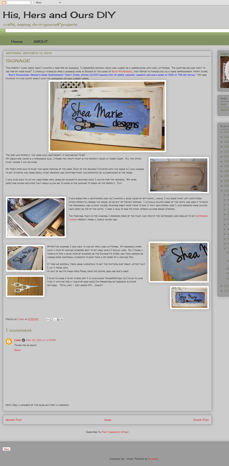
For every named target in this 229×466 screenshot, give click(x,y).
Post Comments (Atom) (115, 432)
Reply (17, 350)
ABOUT (40, 41)
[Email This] (48, 319)
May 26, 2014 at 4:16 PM (41, 340)
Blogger (153, 458)
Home (17, 41)
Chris (17, 340)
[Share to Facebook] (58, 319)
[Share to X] (55, 319)
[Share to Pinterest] (62, 319)
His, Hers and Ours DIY (58, 14)
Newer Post (14, 420)
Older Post (201, 420)
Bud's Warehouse (121, 71)
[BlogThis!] (51, 319)
